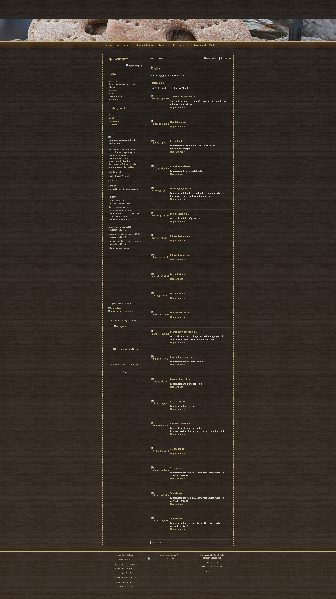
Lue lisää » (113, 90)
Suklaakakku (177, 449)
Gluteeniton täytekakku (183, 96)
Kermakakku (177, 141)
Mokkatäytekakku (180, 379)
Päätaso (153, 58)
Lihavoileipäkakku (180, 236)
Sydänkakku (176, 468)
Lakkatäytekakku (179, 213)
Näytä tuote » (177, 107)
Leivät (111, 114)
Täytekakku (176, 493)
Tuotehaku (226, 58)
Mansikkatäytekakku (181, 357)
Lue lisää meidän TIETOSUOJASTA (125, 365)
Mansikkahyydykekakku (183, 332)
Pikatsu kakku (177, 401)
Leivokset (112, 125)
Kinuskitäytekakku (180, 166)
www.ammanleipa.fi (125, 582)
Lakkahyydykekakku (181, 188)
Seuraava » (156, 542)
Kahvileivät (113, 121)
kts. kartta (128, 167)
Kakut (111, 118)
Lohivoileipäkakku (180, 274)
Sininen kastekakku (181, 423)
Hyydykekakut (178, 122)
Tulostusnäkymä (212, 58)
